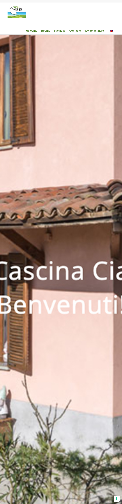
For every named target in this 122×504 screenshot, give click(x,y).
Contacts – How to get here (86, 30)
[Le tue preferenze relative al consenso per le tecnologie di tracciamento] (117, 499)
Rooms (45, 30)
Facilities (59, 30)
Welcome (31, 30)
